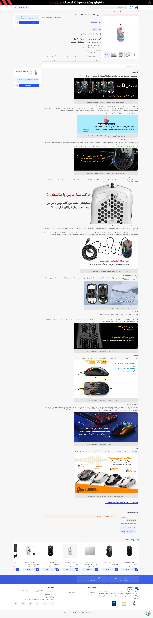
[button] (15, 553)
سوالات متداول (71, 592)
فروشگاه (73, 590)
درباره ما (93, 595)
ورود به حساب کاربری (127, 532)
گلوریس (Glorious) (94, 22)
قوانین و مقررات (91, 592)
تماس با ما (72, 595)
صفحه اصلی (92, 590)
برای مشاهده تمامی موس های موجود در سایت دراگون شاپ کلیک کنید (121, 502)
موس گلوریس (129, 12)
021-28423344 (40, 594)
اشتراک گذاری (84, 34)
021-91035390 (48, 594)
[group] (76, 2)
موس (135, 12)
